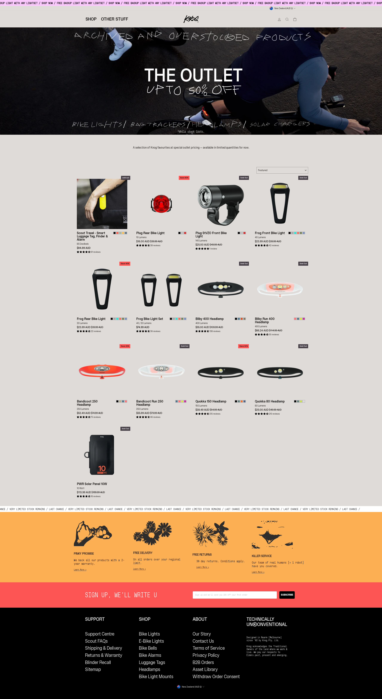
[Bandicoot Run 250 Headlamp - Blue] (176, 401)
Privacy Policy (206, 655)
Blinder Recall (98, 662)
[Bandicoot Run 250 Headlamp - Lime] (182, 401)
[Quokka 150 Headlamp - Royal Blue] (244, 401)
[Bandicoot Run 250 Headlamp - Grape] (185, 401)
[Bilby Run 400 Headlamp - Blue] (298, 319)
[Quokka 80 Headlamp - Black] (295, 401)
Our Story (202, 634)
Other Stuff (114, 19)
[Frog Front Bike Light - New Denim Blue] (304, 233)
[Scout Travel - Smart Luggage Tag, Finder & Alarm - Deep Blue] (126, 233)
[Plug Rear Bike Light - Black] (179, 233)
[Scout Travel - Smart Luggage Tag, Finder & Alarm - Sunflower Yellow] (123, 233)
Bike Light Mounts (156, 676)
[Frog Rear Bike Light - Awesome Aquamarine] (117, 319)
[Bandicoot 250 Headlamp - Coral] (126, 401)
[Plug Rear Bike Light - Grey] (182, 233)
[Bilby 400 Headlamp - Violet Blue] (239, 319)
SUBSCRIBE (287, 595)
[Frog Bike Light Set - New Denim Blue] (185, 319)
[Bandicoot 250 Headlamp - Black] (117, 401)
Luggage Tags (152, 662)
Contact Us (203, 641)
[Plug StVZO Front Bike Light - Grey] (242, 233)
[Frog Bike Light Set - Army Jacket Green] (182, 319)
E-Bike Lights (151, 641)
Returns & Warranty (103, 655)
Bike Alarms (150, 655)
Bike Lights (149, 634)
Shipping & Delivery (103, 648)
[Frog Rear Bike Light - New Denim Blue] (126, 319)
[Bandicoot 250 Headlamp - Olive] (120, 401)
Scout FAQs (96, 641)
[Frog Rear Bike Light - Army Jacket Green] (123, 319)
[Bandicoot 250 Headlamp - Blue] (123, 401)
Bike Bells (148, 648)
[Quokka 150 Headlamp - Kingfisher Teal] (239, 401)
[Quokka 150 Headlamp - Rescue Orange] (242, 401)
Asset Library (205, 669)
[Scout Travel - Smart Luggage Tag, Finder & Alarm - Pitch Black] (114, 233)
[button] (84, 252)
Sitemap (93, 669)
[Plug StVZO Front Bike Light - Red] (244, 233)
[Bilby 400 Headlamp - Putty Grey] (244, 319)
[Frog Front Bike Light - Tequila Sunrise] (298, 233)
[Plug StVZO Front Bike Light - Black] (239, 233)
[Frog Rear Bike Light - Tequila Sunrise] (120, 319)
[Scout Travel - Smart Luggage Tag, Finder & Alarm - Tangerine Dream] (117, 233)
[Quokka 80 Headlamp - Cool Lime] (301, 401)
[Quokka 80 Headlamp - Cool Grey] (304, 401)
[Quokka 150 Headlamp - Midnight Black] (236, 401)
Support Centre (99, 634)
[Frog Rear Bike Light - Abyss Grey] (114, 319)
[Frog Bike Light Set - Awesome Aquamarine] (176, 319)
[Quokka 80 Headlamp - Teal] (298, 401)
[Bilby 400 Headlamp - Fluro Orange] (242, 319)
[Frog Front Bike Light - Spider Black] (289, 233)
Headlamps (149, 669)
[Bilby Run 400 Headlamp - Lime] (301, 319)
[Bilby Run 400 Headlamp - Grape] (304, 319)
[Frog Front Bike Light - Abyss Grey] (292, 233)
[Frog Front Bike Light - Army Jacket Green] (301, 233)
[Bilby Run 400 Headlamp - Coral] (295, 319)
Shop (91, 19)
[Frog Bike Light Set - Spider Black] (171, 319)
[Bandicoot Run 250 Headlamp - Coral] (179, 401)
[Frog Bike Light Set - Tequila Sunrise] (179, 319)
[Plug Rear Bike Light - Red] (185, 233)
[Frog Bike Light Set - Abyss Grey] (174, 319)
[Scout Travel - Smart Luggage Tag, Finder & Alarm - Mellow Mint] (120, 233)
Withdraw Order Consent (216, 676)
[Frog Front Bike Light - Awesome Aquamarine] (295, 233)
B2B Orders (203, 662)
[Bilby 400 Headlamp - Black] (236, 319)
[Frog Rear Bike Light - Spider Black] (112, 319)
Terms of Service (209, 648)
